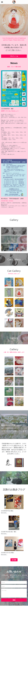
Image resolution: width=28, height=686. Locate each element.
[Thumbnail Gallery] (9, 282)
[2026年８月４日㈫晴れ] (14, 543)
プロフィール (14, 56)
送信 (14, 600)
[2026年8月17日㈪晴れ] (14, 502)
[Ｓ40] (19, 391)
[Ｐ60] (9, 401)
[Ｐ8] (19, 401)
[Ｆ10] (9, 391)
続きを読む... (4, 513)
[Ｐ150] (19, 381)
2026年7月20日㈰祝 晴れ (8, 532)
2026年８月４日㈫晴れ (7, 552)
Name (3, 582)
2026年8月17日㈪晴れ (7, 511)
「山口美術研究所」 (5, 148)
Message (4, 590)
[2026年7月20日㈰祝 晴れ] (14, 523)
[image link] (14, 2)
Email (3, 586)
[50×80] (19, 360)
